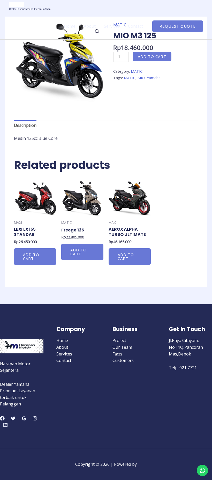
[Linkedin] (5, 425)
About (90, 26)
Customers (123, 360)
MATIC (136, 71)
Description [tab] (25, 125)
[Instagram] (35, 418)
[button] (177, 26)
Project (119, 340)
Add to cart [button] (31, 256)
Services (112, 26)
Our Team (122, 347)
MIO (141, 77)
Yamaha (154, 77)
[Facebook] (2, 418)
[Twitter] (13, 418)
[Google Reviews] (24, 418)
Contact (135, 26)
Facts (117, 354)
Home (69, 26)
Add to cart (152, 56)
